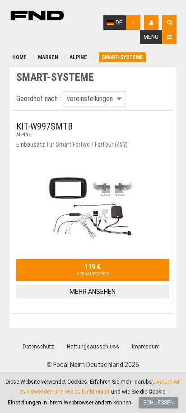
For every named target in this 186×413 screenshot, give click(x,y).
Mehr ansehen (93, 291)
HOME (19, 57)
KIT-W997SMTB (44, 126)
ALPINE (78, 57)
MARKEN (48, 57)
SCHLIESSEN (158, 402)
